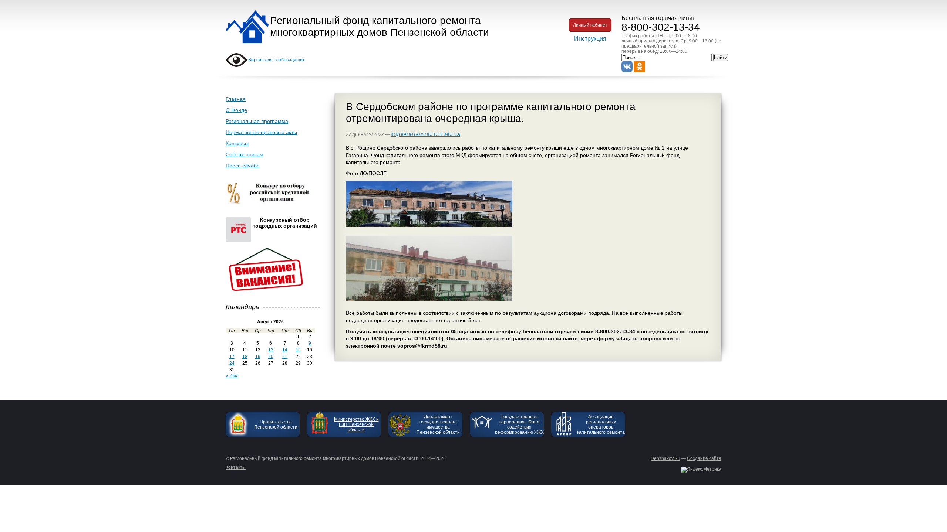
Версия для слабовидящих (276, 59)
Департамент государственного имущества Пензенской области (438, 424)
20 (270, 356)
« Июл (232, 375)
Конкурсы (237, 143)
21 (284, 356)
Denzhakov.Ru (665, 458)
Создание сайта (704, 458)
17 (232, 356)
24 (232, 363)
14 (284, 349)
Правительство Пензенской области (275, 424)
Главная (236, 99)
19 (257, 356)
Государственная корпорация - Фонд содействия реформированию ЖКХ (519, 424)
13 (270, 349)
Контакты (236, 467)
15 (298, 349)
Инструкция (590, 38)
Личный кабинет (590, 25)
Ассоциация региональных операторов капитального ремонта (601, 424)
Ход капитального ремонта (425, 134)
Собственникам (244, 154)
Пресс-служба (243, 165)
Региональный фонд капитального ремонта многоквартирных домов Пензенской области (379, 26)
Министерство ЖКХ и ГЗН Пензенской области (356, 424)
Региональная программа (257, 121)
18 (244, 356)
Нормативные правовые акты (261, 132)
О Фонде (236, 110)
